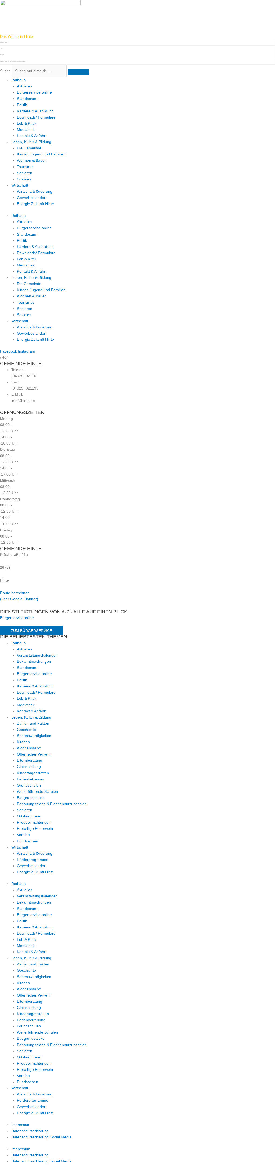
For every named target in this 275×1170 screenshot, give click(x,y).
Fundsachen (27, 841)
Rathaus (18, 80)
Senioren (24, 173)
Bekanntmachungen (34, 661)
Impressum (20, 1125)
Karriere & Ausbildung (35, 111)
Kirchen (23, 742)
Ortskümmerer (29, 816)
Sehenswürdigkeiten (34, 736)
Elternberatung (29, 760)
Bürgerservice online (34, 92)
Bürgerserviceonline (17, 618)
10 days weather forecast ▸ (13, 61)
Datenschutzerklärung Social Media (41, 1137)
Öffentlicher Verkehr (34, 754)
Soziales (24, 179)
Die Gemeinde (29, 148)
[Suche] (78, 72)
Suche (5, 71)
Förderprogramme (32, 859)
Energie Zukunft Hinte (35, 204)
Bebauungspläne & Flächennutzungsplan (52, 804)
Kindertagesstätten (33, 773)
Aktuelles (24, 86)
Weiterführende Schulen (37, 791)
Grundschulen (29, 785)
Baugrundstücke (31, 797)
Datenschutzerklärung (30, 1131)
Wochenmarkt (29, 748)
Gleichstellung (29, 766)
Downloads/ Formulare (36, 117)
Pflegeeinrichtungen (34, 822)
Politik (22, 105)
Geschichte (26, 729)
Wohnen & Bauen (32, 160)
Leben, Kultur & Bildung (31, 142)
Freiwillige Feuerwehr (35, 828)
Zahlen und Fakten (33, 723)
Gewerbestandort (31, 197)
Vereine (23, 834)
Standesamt (27, 99)
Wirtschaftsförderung (34, 191)
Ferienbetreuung (31, 779)
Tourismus (25, 167)
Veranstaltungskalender (37, 655)
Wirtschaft (19, 185)
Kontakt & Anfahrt (31, 136)
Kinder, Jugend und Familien (41, 154)
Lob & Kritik (26, 123)
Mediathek (26, 129)
